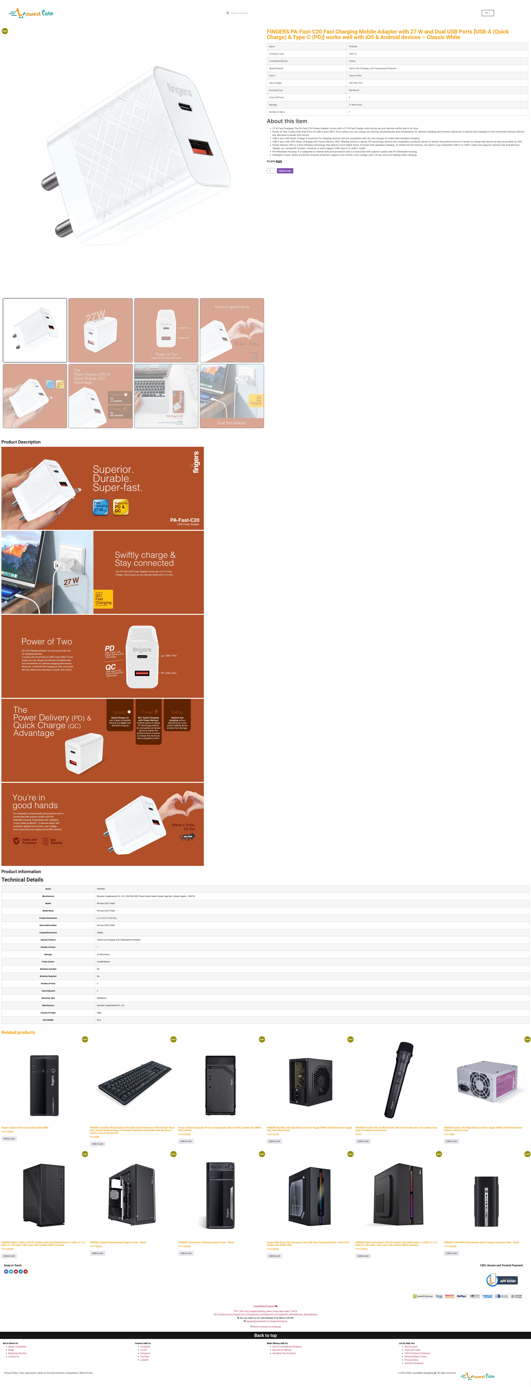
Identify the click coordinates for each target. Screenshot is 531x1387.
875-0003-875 (238, 1314)
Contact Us (13, 1356)
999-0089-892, (296, 1314)
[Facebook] (6, 1271)
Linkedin (144, 1360)
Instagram (145, 1353)
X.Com (143, 1350)
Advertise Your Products (284, 1353)
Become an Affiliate (281, 1350)
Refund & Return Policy (415, 1356)
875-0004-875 (252, 1314)
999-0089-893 (310, 1314)
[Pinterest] (26, 1271)
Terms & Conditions (414, 1363)
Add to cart (285, 170)
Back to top (265, 1335)
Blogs (11, 1350)
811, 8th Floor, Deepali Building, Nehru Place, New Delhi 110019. (266, 1311)
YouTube (144, 1356)
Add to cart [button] (9, 1138)
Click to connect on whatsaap (266, 1326)
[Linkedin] (21, 1271)
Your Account (410, 1346)
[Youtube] (16, 1271)
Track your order (412, 1350)
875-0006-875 (281, 1314)
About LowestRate (17, 1346)
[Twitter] (11, 1271)
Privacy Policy (411, 1360)
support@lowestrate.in (257, 1321)
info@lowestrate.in (278, 1321)
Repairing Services (17, 1353)
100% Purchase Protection (417, 1353)
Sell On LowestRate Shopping (286, 1346)
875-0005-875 (267, 1314)
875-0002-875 (223, 1314)
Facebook (145, 1346)
